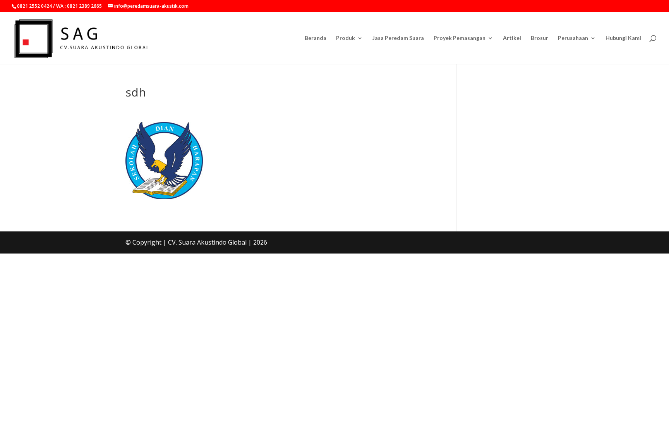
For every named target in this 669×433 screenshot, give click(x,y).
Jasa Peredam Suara (398, 38)
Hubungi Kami (623, 38)
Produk (345, 38)
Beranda (315, 38)
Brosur (539, 38)
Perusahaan (573, 38)
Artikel (512, 38)
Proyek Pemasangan (459, 38)
